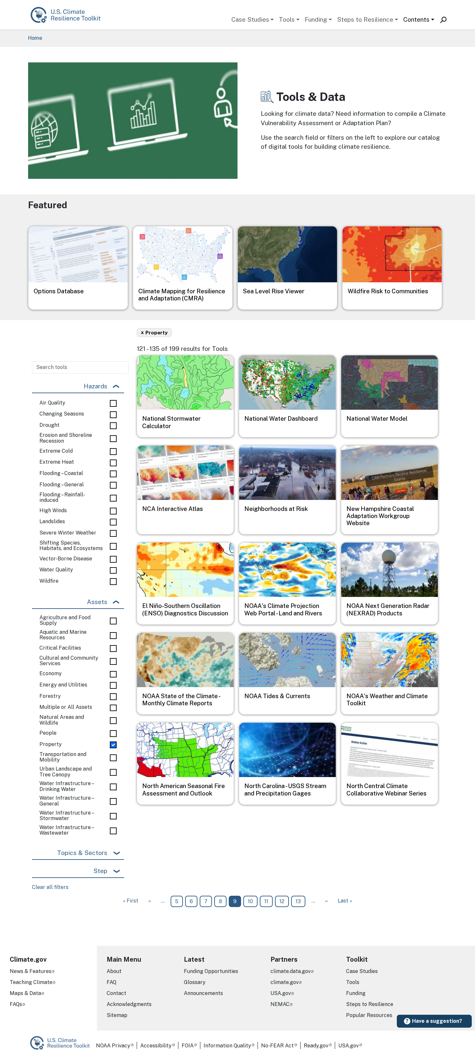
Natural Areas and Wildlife (61, 720)
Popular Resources (369, 1015)
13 (300, 901)
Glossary (195, 982)
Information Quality (227, 1046)
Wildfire (48, 581)
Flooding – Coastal (61, 473)
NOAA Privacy (113, 1046)
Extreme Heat (56, 462)
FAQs (16, 1004)
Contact (116, 993)
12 (284, 901)
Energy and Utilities (63, 685)
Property (50, 744)
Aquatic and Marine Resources (63, 635)
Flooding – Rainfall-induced (62, 497)
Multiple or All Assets (65, 707)
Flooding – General (61, 485)
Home (35, 38)
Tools (287, 19)
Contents (416, 19)
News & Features (30, 971)
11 (268, 901)
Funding (316, 19)
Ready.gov (316, 1046)
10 (253, 901)
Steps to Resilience (365, 19)
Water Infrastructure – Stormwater (66, 815)
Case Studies (250, 19)
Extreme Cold (56, 451)
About (114, 971)
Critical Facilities (60, 648)
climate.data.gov (290, 971)
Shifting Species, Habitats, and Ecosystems (71, 545)
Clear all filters (50, 887)
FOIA (188, 1046)
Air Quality (52, 403)
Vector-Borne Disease (65, 559)
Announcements (203, 993)
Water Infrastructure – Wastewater (66, 830)
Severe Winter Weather (67, 533)
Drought (49, 425)
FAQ (111, 982)
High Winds (53, 511)
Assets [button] (97, 601)
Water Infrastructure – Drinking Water (66, 786)
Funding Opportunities (211, 971)
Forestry (50, 696)
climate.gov (284, 982)
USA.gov (280, 993)
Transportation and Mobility (62, 757)
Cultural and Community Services (68, 660)
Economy (50, 673)
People (48, 733)
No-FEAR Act (277, 1046)
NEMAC (280, 1004)
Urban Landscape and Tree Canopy (65, 771)
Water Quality (56, 570)
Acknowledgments (129, 1004)
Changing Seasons (61, 414)
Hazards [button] (95, 386)
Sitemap (117, 1015)
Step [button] (100, 870)
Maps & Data (25, 993)
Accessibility (156, 1046)
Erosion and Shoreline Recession (65, 438)
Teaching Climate (31, 982)
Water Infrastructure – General (66, 800)
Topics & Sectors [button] (82, 852)
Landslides (52, 522)
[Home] (68, 14)
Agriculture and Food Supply (64, 620)
